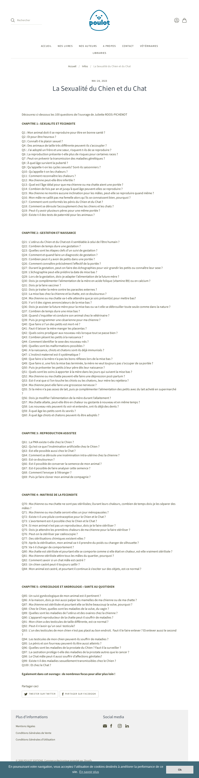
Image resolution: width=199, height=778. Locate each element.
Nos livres (65, 46)
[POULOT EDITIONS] (99, 20)
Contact (128, 46)
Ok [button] (180, 769)
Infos (85, 66)
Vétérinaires (149, 46)
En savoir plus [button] (89, 772)
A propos (109, 46)
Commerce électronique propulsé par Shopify (68, 760)
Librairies (99, 53)
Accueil (46, 46)
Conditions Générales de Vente (33, 733)
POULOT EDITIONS (33, 760)
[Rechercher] (13, 20)
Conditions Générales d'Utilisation (35, 740)
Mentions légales (25, 726)
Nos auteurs (88, 46)
